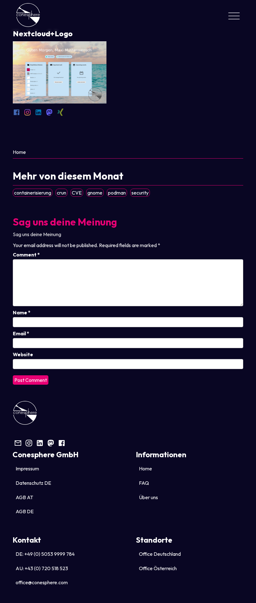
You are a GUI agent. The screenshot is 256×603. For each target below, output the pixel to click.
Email (21, 333)
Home (19, 152)
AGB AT (24, 497)
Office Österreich (158, 568)
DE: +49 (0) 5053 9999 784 (45, 554)
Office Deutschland (160, 554)
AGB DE (25, 511)
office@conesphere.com (42, 582)
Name (22, 312)
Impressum (27, 468)
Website (23, 354)
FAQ (144, 483)
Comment (26, 254)
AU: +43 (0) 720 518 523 (42, 568)
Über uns (148, 497)
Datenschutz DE (33, 483)
